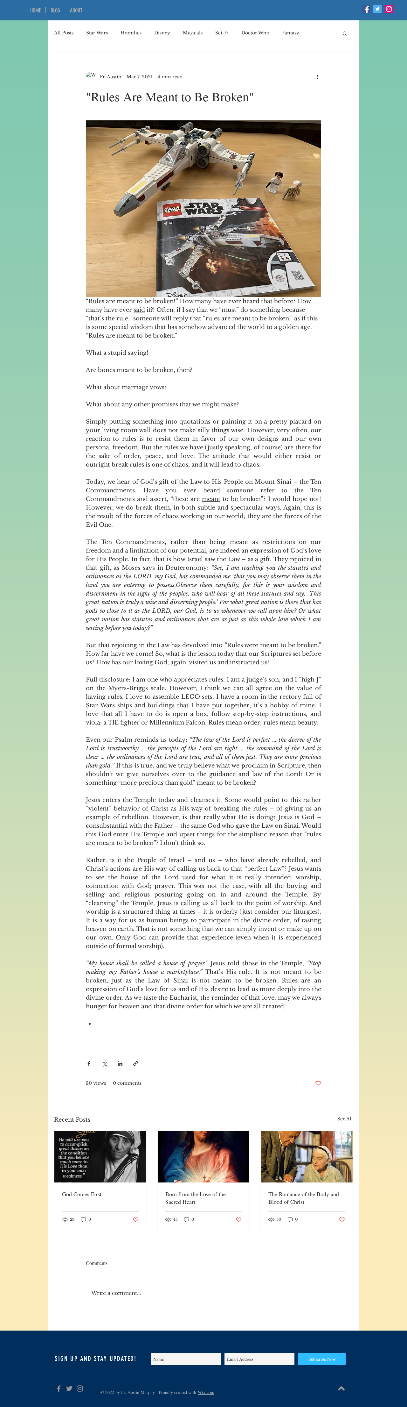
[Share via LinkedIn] (120, 1064)
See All (345, 1119)
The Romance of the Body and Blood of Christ (303, 1197)
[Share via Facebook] (89, 1064)
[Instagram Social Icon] (389, 9)
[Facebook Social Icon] (366, 9)
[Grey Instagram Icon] (80, 1388)
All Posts (63, 33)
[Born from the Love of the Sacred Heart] (204, 1156)
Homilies (131, 33)
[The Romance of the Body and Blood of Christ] (307, 1156)
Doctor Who (255, 33)
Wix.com (206, 1392)
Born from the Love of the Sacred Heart (195, 1197)
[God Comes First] (100, 1156)
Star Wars (97, 33)
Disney (162, 33)
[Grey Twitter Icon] (69, 1388)
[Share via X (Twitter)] (104, 1064)
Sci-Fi (222, 33)
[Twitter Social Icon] (377, 9)
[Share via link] (136, 1064)
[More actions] (317, 77)
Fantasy (290, 33)
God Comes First (81, 1194)
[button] (345, 33)
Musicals (193, 33)
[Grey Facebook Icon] (59, 1388)
